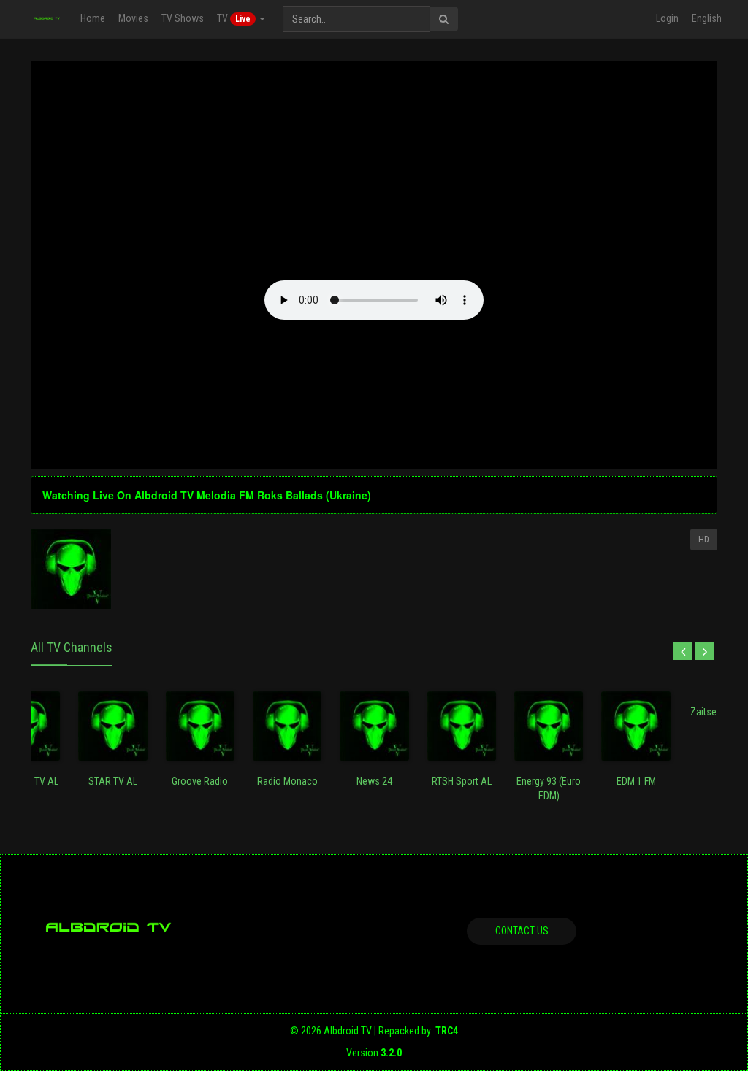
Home (92, 18)
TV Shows (182, 18)
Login (667, 18)
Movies (133, 18)
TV (234, 18)
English (707, 18)
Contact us (522, 931)
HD (703, 539)
